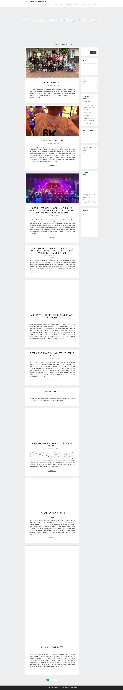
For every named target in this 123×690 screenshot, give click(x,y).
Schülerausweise (92, 4)
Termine (77, 4)
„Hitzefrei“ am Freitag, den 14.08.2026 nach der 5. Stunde (89, 107)
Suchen (85, 49)
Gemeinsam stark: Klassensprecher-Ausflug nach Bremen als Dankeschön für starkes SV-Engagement (52, 210)
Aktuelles (41, 4)
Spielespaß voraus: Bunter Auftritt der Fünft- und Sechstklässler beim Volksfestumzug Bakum (52, 251)
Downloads (84, 4)
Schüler (55, 4)
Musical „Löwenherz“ (52, 647)
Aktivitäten (69, 4)
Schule (48, 4)
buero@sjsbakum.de (91, 202)
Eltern (61, 4)
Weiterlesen (52, 165)
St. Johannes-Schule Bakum (36, 1)
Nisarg (76, 687)
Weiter (56, 679)
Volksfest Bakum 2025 (52, 513)
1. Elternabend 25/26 (52, 391)
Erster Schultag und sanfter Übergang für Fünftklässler (89, 113)
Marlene (57, 320)
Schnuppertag (52, 83)
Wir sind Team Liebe (52, 141)
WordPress (66, 687)
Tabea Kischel (57, 85)
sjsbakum (57, 215)
